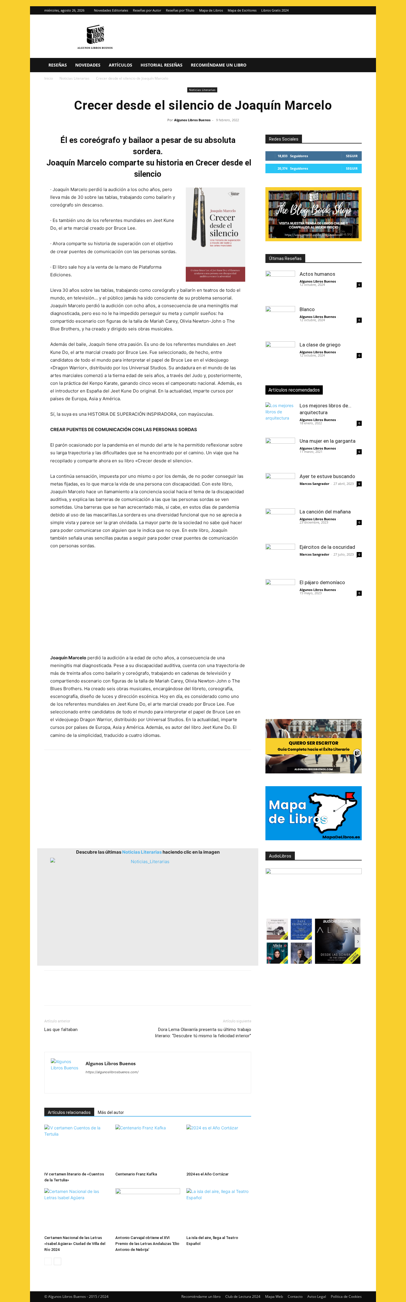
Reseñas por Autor (147, 10)
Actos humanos (317, 274)
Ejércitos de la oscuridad (327, 547)
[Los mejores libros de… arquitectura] (280, 417)
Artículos (120, 65)
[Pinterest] (78, 993)
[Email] (119, 993)
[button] (354, 65)
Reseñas (57, 65)
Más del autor (111, 1112)
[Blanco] (280, 321)
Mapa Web (274, 1296)
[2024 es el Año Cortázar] (218, 1147)
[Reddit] (133, 1083)
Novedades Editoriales (111, 10)
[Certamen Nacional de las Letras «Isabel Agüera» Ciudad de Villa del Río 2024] (76, 1210)
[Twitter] (357, 10)
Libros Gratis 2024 (275, 10)
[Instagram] (347, 10)
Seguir (352, 156)
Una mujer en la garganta (327, 441)
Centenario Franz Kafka (136, 1174)
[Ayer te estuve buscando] (280, 488)
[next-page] (57, 1261)
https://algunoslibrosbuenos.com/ (112, 1072)
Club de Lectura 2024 (242, 1296)
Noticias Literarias (74, 78)
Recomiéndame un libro (218, 65)
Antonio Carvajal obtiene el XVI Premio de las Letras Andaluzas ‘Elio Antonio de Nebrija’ (147, 1243)
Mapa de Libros (211, 10)
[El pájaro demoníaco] (280, 594)
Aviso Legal (316, 1296)
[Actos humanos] (280, 285)
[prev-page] (48, 1261)
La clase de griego (320, 345)
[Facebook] (50, 993)
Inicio (48, 78)
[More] (146, 993)
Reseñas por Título (180, 10)
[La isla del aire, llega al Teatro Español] (218, 1210)
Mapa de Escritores (242, 10)
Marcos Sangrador (314, 483)
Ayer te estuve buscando (327, 476)
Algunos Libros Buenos (192, 120)
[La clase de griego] (280, 356)
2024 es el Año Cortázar (207, 1174)
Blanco (307, 309)
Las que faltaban (61, 1029)
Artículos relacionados (69, 1112)
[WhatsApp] (91, 993)
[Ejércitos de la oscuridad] (280, 558)
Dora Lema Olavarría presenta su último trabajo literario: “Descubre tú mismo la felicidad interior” (203, 1032)
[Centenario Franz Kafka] (147, 1147)
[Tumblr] (132, 993)
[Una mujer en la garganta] (280, 452)
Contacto (295, 1296)
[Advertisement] (147, 602)
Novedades (87, 65)
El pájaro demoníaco (322, 582)
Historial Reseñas (161, 65)
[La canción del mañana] (280, 523)
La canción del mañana (325, 512)
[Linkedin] (105, 993)
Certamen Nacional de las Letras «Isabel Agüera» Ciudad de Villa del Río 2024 (74, 1243)
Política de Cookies (346, 1296)
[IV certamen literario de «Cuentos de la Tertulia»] (76, 1147)
